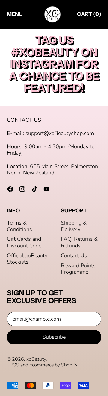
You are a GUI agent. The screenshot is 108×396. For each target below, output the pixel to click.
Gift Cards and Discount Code (24, 242)
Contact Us (74, 255)
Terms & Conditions (19, 226)
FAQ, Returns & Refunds (79, 242)
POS (14, 365)
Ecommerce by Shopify (53, 365)
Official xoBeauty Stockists (27, 259)
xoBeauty (36, 359)
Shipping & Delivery (74, 226)
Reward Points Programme (78, 269)
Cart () (89, 15)
